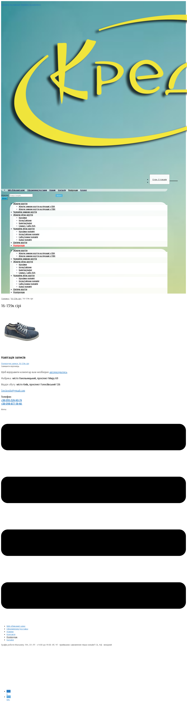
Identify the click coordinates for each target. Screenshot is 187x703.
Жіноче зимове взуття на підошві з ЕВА (37, 206)
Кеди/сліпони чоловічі (29, 234)
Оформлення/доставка (37, 190)
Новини (52, 190)
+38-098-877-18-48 (11, 403)
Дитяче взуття (20, 242)
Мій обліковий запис (16, 190)
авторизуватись (58, 372)
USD (9, 692)
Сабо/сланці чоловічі (28, 237)
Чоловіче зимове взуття (25, 211)
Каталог (83, 190)
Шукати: (5, 195)
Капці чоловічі (25, 239)
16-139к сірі (16, 298)
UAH (9, 698)
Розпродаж (73, 190)
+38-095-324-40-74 (11, 400)
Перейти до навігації (10, 4)
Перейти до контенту (31, 4)
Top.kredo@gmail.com (13, 390)
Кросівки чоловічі (26, 231)
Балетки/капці (25, 223)
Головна (5, 298)
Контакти (62, 190)
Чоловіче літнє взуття (23, 228)
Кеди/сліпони (25, 220)
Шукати (59, 195)
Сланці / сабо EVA (27, 225)
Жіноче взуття (20, 203)
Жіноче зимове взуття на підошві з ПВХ (37, 209)
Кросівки (23, 217)
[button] (93, 515)
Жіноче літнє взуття (23, 214)
